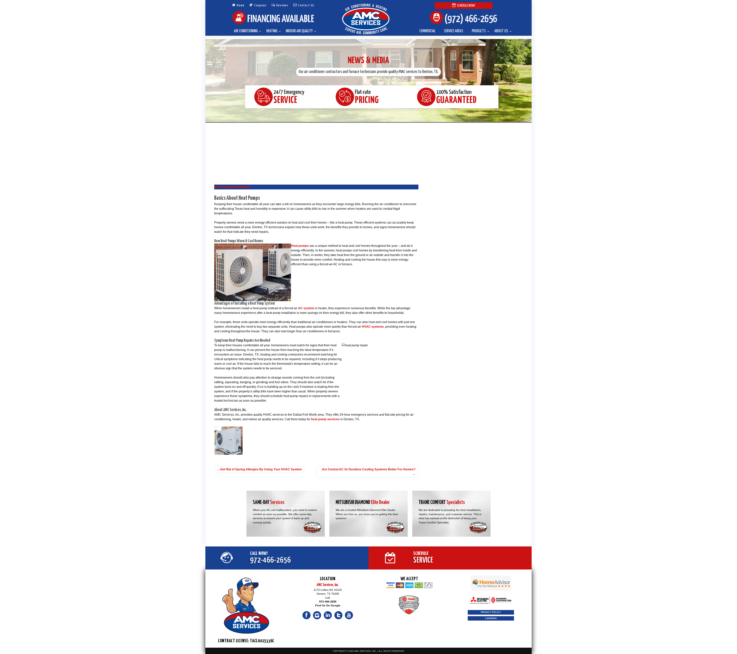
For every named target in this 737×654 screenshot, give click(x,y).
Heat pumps (300, 245)
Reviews (281, 5)
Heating (271, 31)
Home (240, 5)
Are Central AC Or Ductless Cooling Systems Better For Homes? (369, 469)
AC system (306, 308)
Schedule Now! (465, 5)
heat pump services (325, 419)
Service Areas (453, 31)
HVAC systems (373, 326)
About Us (501, 31)
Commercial (427, 31)
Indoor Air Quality (299, 31)
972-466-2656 (327, 601)
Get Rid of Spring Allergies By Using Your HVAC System (261, 469)
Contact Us (306, 5)
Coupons (260, 5)
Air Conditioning (246, 31)
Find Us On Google (327, 605)
